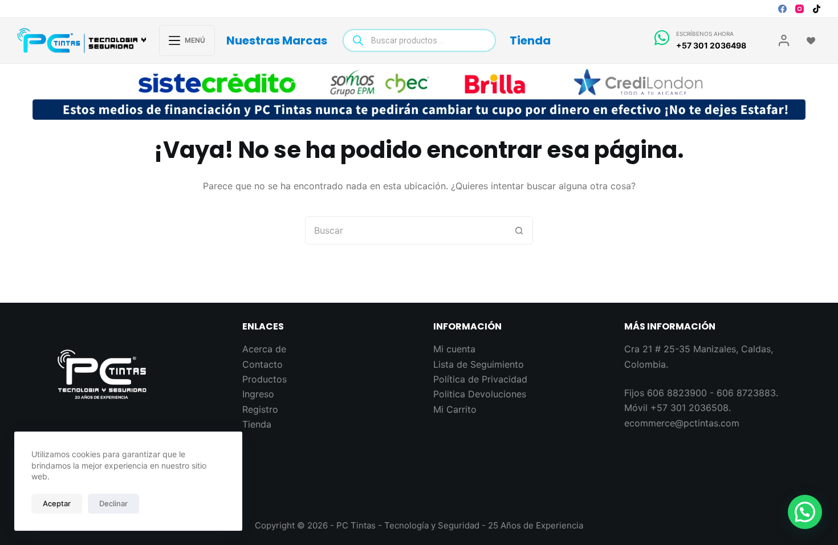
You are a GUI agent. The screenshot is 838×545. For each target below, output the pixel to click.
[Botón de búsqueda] (518, 230)
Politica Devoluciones (479, 394)
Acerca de (264, 349)
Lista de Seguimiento (478, 364)
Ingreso (258, 394)
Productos (264, 379)
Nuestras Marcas (276, 40)
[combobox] (405, 230)
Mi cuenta (454, 349)
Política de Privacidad (480, 379)
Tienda (530, 40)
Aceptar (57, 503)
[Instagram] (799, 9)
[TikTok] (816, 9)
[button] (805, 512)
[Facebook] (782, 9)
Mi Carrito (455, 409)
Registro (260, 409)
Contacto (262, 364)
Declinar (113, 503)
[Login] (784, 40)
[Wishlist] (811, 40)
